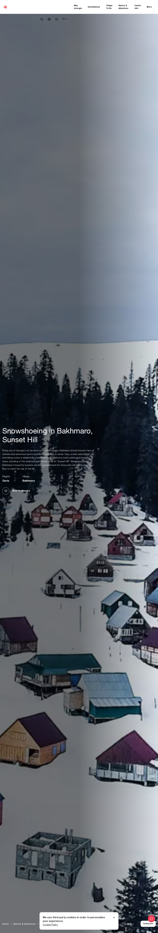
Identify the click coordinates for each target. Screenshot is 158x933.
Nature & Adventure (123, 6)
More (149, 7)
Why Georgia (78, 6)
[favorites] (56, 19)
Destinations (94, 7)
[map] (49, 19)
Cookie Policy (50, 924)
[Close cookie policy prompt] (114, 917)
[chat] (151, 918)
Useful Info (138, 6)
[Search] (41, 19)
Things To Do (109, 6)
